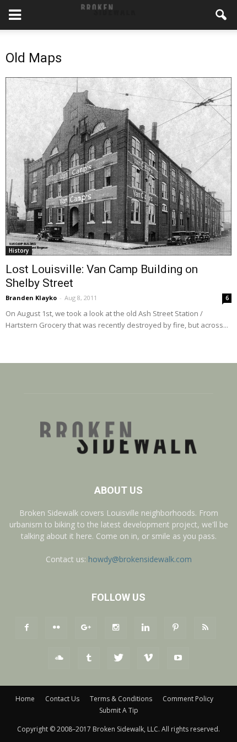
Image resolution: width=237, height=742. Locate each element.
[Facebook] (26, 628)
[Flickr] (56, 628)
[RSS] (205, 628)
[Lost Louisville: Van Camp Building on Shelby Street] (118, 166)
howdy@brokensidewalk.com (140, 559)
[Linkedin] (145, 628)
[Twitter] (118, 658)
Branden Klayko (31, 297)
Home (25, 698)
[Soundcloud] (59, 658)
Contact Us (62, 698)
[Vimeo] (148, 658)
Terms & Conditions (121, 698)
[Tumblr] (89, 658)
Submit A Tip (118, 710)
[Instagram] (116, 628)
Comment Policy (188, 698)
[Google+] (86, 628)
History (19, 250)
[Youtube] (178, 658)
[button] (221, 15)
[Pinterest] (175, 628)
